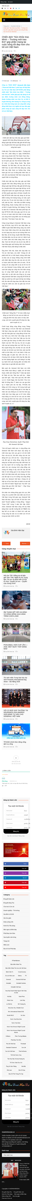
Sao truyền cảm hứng (10, 937)
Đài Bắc (24, 1066)
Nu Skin (23, 1015)
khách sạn (10, 1000)
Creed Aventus (22, 972)
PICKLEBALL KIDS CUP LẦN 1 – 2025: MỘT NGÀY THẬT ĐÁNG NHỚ (16, 647)
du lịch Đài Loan (10, 975)
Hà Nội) (9, 996)
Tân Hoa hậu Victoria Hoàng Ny (16, 1058)
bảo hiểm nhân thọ (16, 964)
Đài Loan (9, 1070)
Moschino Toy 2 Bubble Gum (16, 1007)
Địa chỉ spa (22, 1070)
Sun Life (24, 1047)
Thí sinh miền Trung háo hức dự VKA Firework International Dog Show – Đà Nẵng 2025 (15, 679)
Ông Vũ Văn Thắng (11, 1066)
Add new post (5, 5)
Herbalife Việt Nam (16, 987)
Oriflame (8, 1036)
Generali (8, 979)
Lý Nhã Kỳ (9, 1004)
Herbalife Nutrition (21, 983)
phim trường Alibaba (20, 1036)
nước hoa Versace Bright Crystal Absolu (16, 1031)
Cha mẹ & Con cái (9, 906)
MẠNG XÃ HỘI (12, 1137)
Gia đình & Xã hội (9, 914)
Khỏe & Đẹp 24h (8, 922)
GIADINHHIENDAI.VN (23, 1137)
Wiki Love (6, 945)
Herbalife (8, 983)
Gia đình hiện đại (7, 51)
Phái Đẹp (5, 781)
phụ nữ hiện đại (10, 1043)
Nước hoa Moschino (16, 1019)
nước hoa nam (16, 1023)
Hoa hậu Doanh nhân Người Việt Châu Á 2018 (16, 991)
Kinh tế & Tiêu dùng (9, 925)
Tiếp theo (24, 543)
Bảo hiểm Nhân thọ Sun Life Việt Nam (15, 968)
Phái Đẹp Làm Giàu (9, 933)
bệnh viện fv (9, 972)
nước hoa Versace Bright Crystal (16, 1026)
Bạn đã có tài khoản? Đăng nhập (16, 836)
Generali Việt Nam (21, 979)
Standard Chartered (11, 1047)
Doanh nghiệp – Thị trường (11, 910)
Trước (7, 543)
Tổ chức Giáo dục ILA (16, 1062)
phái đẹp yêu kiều (16, 1040)
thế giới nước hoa (16, 1055)
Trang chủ (6, 941)
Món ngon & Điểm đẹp (10, 929)
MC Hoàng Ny (22, 1004)
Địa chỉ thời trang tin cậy (16, 1074)
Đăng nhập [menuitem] (4, 2)
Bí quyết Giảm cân (9, 899)
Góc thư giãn (7, 918)
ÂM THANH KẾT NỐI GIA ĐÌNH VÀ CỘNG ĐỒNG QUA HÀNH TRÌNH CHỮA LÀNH (15, 614)
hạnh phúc (22, 996)
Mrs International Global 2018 (16, 1011)
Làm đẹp (22, 1000)
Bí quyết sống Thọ (9, 903)
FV (26, 975)
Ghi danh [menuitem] (10, 2)
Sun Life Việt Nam (10, 1051)
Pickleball (23, 1043)
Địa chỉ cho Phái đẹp (10, 948)
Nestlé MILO (10, 1015)
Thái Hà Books (23, 1051)
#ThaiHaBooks (16, 960)
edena (19, 975)
